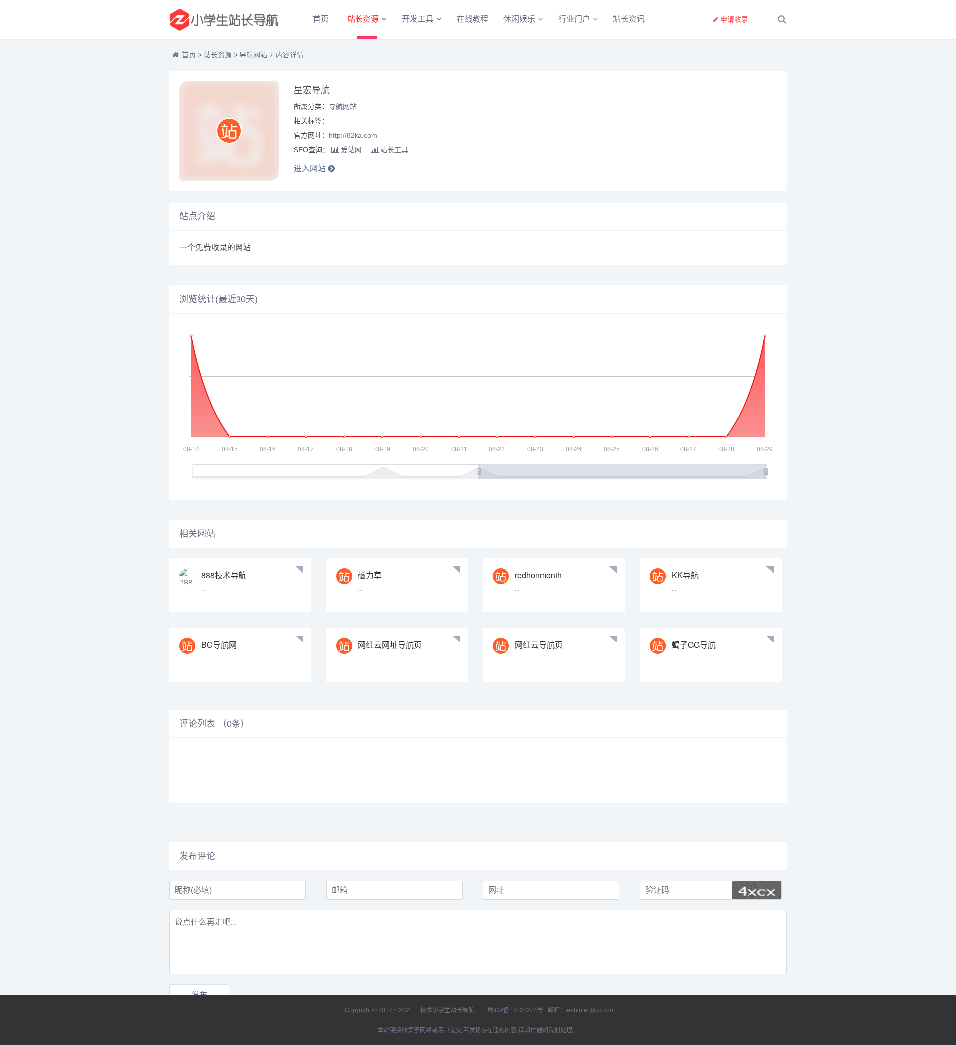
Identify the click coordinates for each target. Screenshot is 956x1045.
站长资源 (363, 19)
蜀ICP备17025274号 (515, 1010)
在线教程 (472, 19)
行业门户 (574, 19)
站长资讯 (629, 19)
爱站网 (351, 150)
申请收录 (734, 19)
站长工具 (394, 150)
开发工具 (418, 19)
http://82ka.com (353, 135)
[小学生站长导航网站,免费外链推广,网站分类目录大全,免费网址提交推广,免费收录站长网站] (224, 19)
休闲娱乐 (519, 19)
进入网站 (311, 168)
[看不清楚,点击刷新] (757, 890)
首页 (321, 19)
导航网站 (253, 55)
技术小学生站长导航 (446, 1010)
